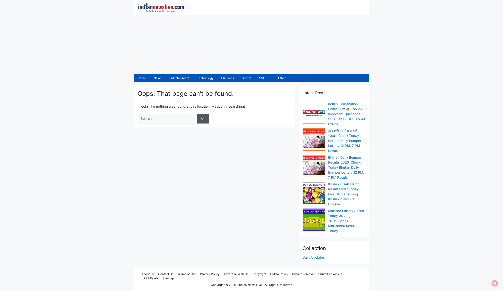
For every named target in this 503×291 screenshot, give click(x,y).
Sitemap (168, 278)
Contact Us (165, 274)
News (158, 78)
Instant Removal (303, 274)
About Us (147, 274)
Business (227, 78)
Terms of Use (186, 274)
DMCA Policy (279, 274)
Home (142, 78)
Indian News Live (250, 285)
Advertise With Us (236, 274)
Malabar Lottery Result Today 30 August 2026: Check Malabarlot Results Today (346, 221)
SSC (262, 78)
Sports (246, 78)
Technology (205, 78)
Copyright (259, 274)
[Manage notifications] (495, 283)
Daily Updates (314, 257)
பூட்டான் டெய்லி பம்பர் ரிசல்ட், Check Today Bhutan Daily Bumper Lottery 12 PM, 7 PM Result (344, 141)
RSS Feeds (151, 278)
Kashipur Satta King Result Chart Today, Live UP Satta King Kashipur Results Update (343, 194)
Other (282, 78)
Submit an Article (330, 274)
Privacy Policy (209, 274)
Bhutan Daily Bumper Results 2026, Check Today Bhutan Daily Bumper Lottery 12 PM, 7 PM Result (346, 167)
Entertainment (179, 78)
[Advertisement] (251, 44)
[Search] (203, 119)
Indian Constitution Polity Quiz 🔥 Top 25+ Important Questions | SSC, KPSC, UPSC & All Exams (346, 114)
